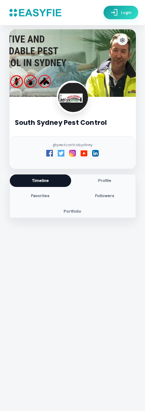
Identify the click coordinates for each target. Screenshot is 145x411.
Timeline (40, 180)
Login (121, 12)
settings (122, 40)
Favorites (40, 195)
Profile (104, 180)
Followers (104, 195)
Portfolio (72, 211)
